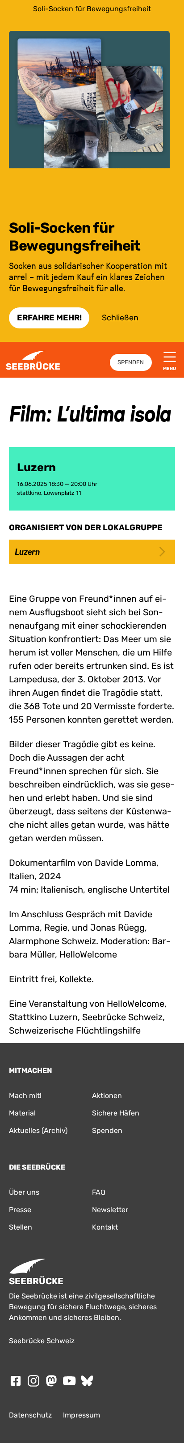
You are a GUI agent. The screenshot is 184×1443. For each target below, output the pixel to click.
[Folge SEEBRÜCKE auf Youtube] (69, 1381)
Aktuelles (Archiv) (38, 1130)
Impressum (81, 1415)
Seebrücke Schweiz (42, 1341)
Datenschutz (30, 1415)
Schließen (120, 318)
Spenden (130, 362)
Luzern (27, 551)
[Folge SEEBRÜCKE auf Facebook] (15, 1381)
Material (22, 1113)
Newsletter (110, 1209)
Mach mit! (25, 1095)
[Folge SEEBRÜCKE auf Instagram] (33, 1381)
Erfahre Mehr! (49, 318)
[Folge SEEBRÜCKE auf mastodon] (51, 1381)
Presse (20, 1209)
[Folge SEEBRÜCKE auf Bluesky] (87, 1381)
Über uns (24, 1192)
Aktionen (107, 1095)
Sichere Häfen (115, 1113)
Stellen (20, 1227)
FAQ (98, 1192)
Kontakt (105, 1227)
